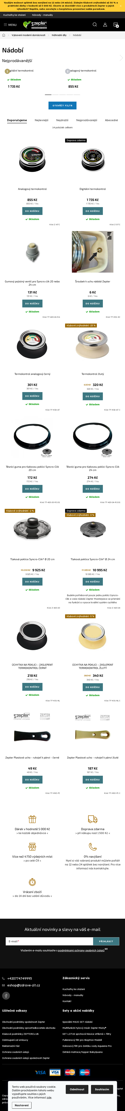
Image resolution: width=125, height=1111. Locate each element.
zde (49, 1097)
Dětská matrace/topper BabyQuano (82, 1052)
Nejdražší (62, 120)
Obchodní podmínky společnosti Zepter (23, 1021)
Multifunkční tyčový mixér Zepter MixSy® (84, 1027)
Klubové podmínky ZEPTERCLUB (20, 1034)
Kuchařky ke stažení (14, 15)
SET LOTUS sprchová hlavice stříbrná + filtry (86, 1034)
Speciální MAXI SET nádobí (77, 1021)
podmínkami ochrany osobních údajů (81, 950)
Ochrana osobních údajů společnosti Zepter (26, 1058)
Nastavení (22, 1105)
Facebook (6, 996)
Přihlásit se (106, 942)
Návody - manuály (42, 15)
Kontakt (66, 1001)
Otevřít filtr (62, 105)
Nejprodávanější (86, 120)
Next (121, 58)
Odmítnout (77, 1089)
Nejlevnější (41, 120)
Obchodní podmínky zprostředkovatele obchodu (28, 1027)
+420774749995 (19, 978)
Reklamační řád (10, 1046)
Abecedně (111, 120)
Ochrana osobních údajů (15, 1052)
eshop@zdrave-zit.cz (23, 985)
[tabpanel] (32, 78)
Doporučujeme (17, 120)
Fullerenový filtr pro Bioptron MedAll (82, 1040)
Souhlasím (102, 1089)
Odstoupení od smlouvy (15, 1040)
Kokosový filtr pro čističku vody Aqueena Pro (87, 1046)
